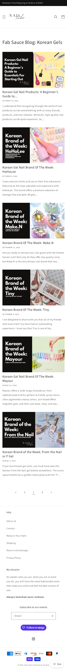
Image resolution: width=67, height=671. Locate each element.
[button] (4, 16)
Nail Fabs (28, 665)
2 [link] (33, 492)
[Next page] (51, 492)
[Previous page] (16, 492)
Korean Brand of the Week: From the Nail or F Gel (32, 454)
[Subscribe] (52, 616)
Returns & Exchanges (17, 550)
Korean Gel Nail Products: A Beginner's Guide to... (30, 94)
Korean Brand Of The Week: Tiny (25, 310)
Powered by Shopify (41, 665)
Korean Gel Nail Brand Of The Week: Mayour (28, 378)
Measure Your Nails (17, 535)
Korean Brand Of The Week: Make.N (28, 243)
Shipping (11, 543)
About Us (11, 521)
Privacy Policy (14, 557)
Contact (11, 528)
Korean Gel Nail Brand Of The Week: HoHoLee (28, 169)
